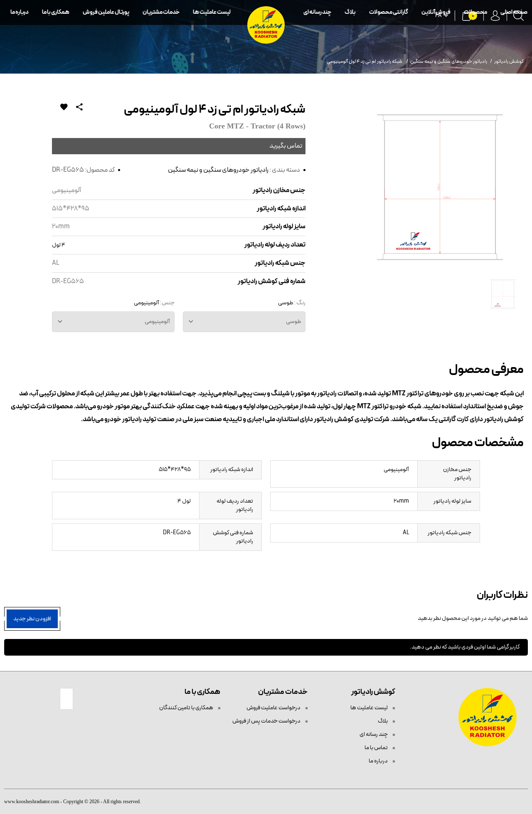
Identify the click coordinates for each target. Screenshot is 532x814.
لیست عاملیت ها (212, 12)
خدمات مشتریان (161, 12)
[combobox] (244, 321)
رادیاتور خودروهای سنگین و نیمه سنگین (218, 170)
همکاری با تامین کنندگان (186, 707)
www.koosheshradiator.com (31, 801)
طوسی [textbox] (293, 321)
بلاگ (350, 12)
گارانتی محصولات (388, 12)
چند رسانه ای (317, 12)
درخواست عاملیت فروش (273, 707)
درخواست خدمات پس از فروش (266, 721)
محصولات (475, 12)
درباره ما (19, 12)
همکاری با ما (55, 12)
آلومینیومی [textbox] (157, 321)
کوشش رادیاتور (509, 61)
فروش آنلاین (436, 12)
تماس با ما (377, 747)
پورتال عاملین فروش (106, 12)
